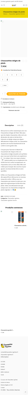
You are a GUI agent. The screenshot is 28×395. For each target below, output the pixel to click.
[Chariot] (26, 5)
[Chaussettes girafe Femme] (7, 269)
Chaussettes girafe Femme (7, 330)
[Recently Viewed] (25, 392)
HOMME (3, 364)
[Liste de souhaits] (3, 22)
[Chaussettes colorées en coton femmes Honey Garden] (20, 217)
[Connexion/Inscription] (24, 5)
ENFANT (3, 369)
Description (9, 125)
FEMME (2, 367)
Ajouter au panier (17, 94)
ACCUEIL (3, 361)
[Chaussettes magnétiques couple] (23, 61)
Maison (5, 14)
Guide (2, 375)
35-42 (5, 85)
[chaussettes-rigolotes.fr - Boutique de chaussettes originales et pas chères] (14, 5)
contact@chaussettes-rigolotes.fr (9, 352)
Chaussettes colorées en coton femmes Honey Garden (20, 225)
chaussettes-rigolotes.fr (7, 354)
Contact (3, 387)
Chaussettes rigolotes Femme (17, 14)
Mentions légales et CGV (7, 385)
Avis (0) (20, 125)
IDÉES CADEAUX (5, 372)
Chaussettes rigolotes (13, 198)
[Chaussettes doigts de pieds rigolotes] (26, 61)
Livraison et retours (8, 99)
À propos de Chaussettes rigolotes (9, 379)
